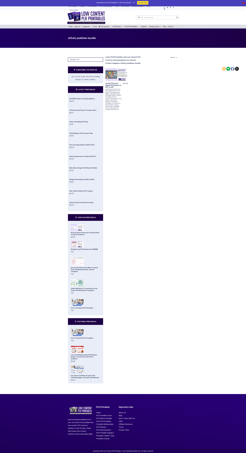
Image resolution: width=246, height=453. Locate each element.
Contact (170, 26)
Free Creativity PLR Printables (82, 308)
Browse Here (142, 3)
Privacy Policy (124, 430)
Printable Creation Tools (105, 436)
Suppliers (144, 26)
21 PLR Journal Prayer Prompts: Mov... (83, 110)
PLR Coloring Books (103, 430)
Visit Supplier (117, 77)
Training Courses (154, 26)
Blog (164, 26)
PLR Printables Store (104, 415)
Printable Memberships (104, 424)
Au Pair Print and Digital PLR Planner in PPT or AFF (113, 85)
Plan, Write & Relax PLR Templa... (81, 191)
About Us (77, 26)
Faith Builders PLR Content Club (81, 133)
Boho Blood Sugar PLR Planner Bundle (83, 168)
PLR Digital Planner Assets (113, 95)
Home (71, 26)
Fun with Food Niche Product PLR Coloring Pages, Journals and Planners (85, 376)
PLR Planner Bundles (104, 418)
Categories (85, 26)
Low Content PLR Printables (112, 451)
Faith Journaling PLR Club (78, 122)
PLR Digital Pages (115, 94)
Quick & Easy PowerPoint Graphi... (81, 202)
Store (95, 26)
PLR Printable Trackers (112, 105)
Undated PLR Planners (112, 109)
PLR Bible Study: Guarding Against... (82, 99)
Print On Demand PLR (111, 108)
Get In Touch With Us (127, 418)
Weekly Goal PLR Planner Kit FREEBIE (84, 249)
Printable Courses (102, 439)
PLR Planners (117, 26)
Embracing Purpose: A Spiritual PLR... (82, 156)
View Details (117, 72)
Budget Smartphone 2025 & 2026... (82, 179)
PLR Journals (105, 26)
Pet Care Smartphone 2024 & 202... (82, 145)
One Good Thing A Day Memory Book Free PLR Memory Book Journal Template (84, 269)
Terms (121, 427)
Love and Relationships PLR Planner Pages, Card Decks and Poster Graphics (84, 357)
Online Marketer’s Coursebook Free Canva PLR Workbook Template (84, 289)
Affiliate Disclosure (126, 424)
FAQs (121, 421)
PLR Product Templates (112, 106)
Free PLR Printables (131, 26)
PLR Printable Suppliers (105, 433)
